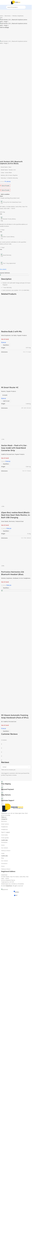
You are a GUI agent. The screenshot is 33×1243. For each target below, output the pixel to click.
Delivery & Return (5, 1213)
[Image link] (13, 1170)
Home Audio (4, 1198)
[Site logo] (16, 2)
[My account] (30, 2)
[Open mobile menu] (1, 2)
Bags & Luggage (5, 1195)
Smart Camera (5, 1187)
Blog (2, 1221)
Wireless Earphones (17, 16)
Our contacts (4, 1211)
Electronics (8, 16)
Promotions (4, 1205)
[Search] (24, 7)
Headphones (4, 1189)
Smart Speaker (5, 1200)
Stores (3, 1208)
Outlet (2, 1216)
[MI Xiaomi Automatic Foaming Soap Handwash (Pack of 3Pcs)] (16, 1012)
